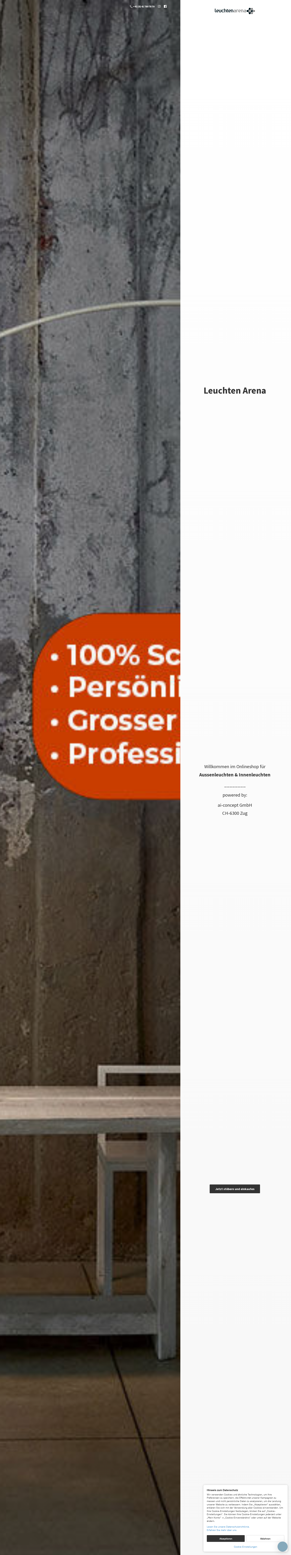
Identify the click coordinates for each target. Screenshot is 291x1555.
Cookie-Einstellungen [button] (245, 1546)
